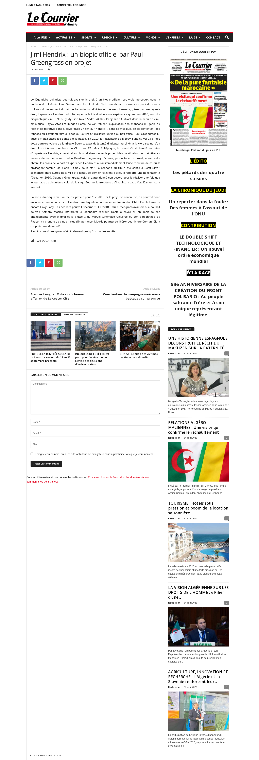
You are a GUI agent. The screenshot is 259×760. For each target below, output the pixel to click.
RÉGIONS (108, 37)
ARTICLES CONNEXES (45, 314)
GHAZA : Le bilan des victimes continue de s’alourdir (139, 355)
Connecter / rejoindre (71, 4)
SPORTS (86, 37)
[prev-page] (153, 315)
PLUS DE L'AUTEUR (74, 314)
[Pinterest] (53, 81)
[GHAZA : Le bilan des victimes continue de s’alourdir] (140, 336)
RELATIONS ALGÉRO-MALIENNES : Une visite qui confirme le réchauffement (194, 427)
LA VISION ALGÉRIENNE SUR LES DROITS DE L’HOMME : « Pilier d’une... (198, 592)
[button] (226, 37)
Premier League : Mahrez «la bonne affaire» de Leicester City (57, 296)
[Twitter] (44, 81)
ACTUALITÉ (64, 37)
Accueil (34, 46)
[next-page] (158, 315)
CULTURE (129, 37)
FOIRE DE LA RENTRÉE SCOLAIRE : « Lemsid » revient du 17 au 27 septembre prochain (50, 357)
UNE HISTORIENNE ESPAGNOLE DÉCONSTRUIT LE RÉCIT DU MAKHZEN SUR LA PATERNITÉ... (197, 343)
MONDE (151, 37)
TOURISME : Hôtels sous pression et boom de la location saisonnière (198, 508)
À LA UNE (40, 37)
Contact (213, 37)
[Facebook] (35, 81)
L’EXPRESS (173, 37)
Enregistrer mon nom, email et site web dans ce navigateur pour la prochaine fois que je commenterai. (94, 454)
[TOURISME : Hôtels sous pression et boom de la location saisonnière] (198, 542)
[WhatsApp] (62, 81)
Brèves (44, 46)
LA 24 (193, 37)
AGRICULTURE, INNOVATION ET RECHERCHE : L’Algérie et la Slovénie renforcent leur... (198, 676)
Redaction (174, 353)
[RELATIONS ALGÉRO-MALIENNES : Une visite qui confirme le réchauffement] (198, 462)
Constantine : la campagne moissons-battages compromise (131, 296)
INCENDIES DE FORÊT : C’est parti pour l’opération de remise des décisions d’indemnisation (92, 359)
